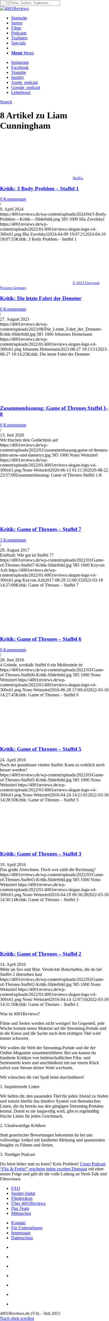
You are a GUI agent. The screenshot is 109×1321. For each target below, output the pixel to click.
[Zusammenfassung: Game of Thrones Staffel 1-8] (36, 397)
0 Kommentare (13, 199)
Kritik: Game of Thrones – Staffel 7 (40, 529)
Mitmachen (21, 1213)
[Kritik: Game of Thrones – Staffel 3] (36, 843)
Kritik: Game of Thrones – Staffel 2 (40, 954)
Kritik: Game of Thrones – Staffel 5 (40, 749)
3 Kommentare (13, 540)
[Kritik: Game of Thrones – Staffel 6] (36, 628)
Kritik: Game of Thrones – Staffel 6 (40, 639)
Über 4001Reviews (28, 1203)
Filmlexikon (21, 1198)
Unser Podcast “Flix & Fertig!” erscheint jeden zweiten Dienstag (52, 1166)
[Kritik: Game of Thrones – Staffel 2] (36, 943)
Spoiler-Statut (23, 1193)
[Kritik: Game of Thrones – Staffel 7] (36, 518)
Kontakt (18, 1222)
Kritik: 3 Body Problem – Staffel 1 (39, 188)
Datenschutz (22, 1237)
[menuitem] (60, 18)
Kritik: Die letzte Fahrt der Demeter (40, 298)
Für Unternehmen (26, 1227)
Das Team (20, 1208)
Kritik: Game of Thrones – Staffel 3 (40, 854)
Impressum (20, 1232)
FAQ (15, 1188)
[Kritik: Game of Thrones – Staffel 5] (36, 738)
